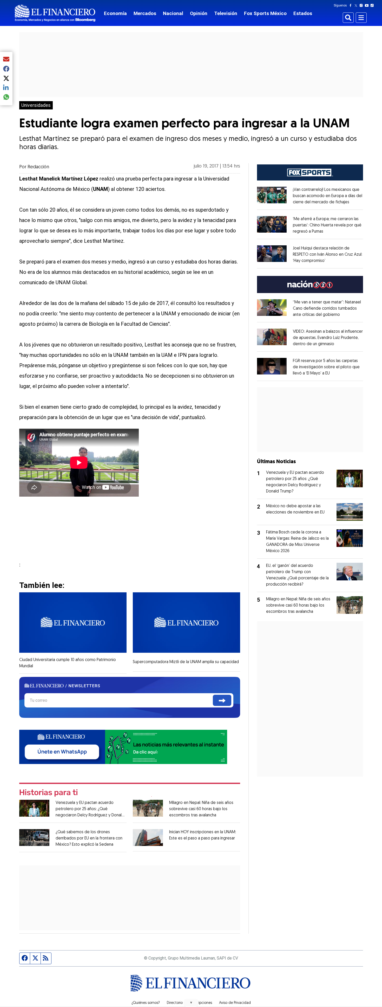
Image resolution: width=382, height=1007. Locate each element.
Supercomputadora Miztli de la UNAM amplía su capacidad (186, 662)
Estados (302, 13)
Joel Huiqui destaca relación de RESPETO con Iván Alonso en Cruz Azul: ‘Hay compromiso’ (327, 254)
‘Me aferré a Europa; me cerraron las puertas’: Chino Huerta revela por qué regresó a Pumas (327, 225)
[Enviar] (222, 700)
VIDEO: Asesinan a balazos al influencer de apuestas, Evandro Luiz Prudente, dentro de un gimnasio (328, 338)
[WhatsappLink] (123, 746)
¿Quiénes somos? (145, 1003)
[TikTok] (373, 5)
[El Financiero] (55, 13)
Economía (115, 13)
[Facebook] (351, 5)
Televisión (225, 13)
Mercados (145, 13)
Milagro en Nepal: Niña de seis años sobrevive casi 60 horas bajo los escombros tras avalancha (201, 809)
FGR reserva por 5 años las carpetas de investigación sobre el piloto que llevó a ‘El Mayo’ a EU (326, 367)
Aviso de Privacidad (235, 1003)
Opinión (198, 13)
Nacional (173, 13)
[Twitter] (357, 5)
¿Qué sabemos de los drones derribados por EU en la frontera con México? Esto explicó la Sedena (89, 838)
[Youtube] (368, 5)
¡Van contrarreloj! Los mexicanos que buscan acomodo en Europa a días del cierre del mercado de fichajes (327, 196)
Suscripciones (201, 1003)
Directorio (175, 1003)
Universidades (36, 105)
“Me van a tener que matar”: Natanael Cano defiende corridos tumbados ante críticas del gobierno (327, 308)
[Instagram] (362, 5)
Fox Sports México (265, 13)
